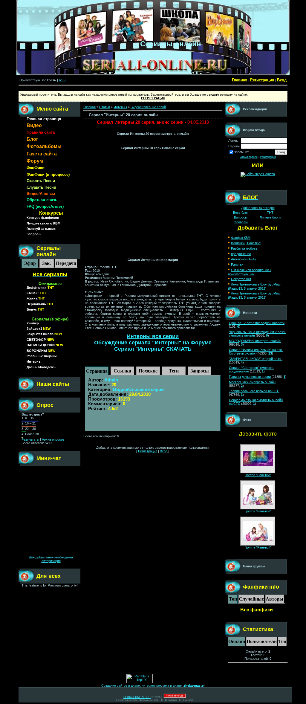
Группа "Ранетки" (258, 475)
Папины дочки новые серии (250, 376)
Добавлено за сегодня (258, 208)
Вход (282, 80)
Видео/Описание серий (148, 107)
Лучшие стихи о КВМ (43, 223)
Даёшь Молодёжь (41, 367)
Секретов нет (241, 279)
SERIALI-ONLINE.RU (137, 697)
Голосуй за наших (41, 228)
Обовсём (241, 222)
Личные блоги (270, 217)
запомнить (242, 152)
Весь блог (240, 212)
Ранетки (237, 264)
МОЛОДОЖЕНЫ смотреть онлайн (255, 341)
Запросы (34, 234)
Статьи (104, 107)
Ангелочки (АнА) (243, 259)
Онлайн (236, 641)
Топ (233, 598)
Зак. (46, 263)
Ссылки (122, 370)
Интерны (120, 107)
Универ (33, 323)
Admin (111, 380)
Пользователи (262, 641)
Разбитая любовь (244, 248)
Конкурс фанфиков (43, 217)
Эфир (30, 263)
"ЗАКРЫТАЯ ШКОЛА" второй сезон (255, 359)
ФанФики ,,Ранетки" (246, 243)
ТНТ (270, 212)
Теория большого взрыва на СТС (254, 391)
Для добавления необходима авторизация (51, 559)
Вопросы (240, 217)
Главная (239, 80)
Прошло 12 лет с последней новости (256, 323)
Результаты (30, 439)
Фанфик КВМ (240, 237)
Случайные (251, 598)
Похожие (148, 370)
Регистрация (262, 80)
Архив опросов (53, 439)
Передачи (66, 263)
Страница (97, 371)
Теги (174, 370)
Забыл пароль (249, 156)
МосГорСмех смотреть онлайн (252, 382)
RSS (62, 80)
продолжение (241, 254)
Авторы (274, 598)
